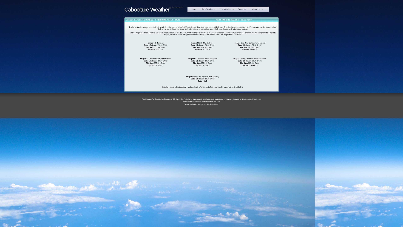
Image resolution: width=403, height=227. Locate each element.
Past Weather (208, 9)
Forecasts (242, 9)
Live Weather (225, 9)
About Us (256, 9)
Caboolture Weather (146, 9)
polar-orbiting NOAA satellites (183, 27)
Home (193, 9)
